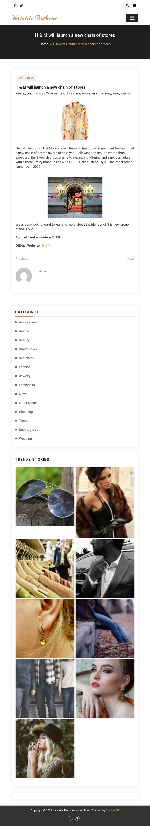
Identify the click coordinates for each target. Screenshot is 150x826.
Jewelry (25, 376)
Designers (26, 358)
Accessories (28, 322)
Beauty (24, 340)
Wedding (25, 438)
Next (130, 258)
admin (39, 93)
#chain (85, 93)
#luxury (106, 93)
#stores (126, 93)
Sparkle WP (112, 810)
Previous (22, 258)
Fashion (25, 367)
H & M (46, 245)
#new (115, 93)
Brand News (26, 78)
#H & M (96, 93)
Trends (24, 421)
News (23, 394)
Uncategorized (29, 430)
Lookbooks (27, 385)
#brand (75, 93)
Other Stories (29, 403)
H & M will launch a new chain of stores (51, 87)
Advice (24, 331)
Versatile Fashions (34, 18)
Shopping (26, 412)
